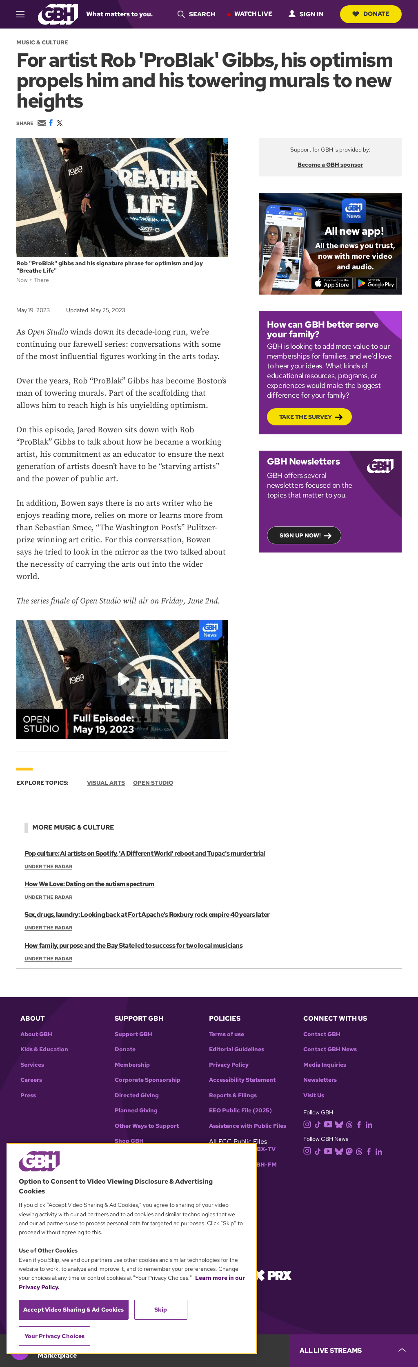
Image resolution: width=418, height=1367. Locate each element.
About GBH (36, 1034)
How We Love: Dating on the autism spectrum (89, 884)
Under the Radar (48, 866)
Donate (376, 14)
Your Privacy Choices (54, 1336)
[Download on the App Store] (332, 283)
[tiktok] (317, 1124)
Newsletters (320, 1079)
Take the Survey (305, 416)
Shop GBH (129, 1141)
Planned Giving (136, 1110)
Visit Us (313, 1095)
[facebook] (359, 1124)
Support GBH (133, 1034)
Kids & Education (44, 1049)
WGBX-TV (261, 1149)
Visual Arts (106, 782)
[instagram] (307, 1124)
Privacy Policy (229, 1064)
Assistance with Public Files (247, 1126)
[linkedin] (369, 1124)
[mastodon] (349, 1151)
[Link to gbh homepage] (58, 13)
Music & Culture (42, 42)
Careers (31, 1079)
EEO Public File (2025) (240, 1110)
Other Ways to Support (147, 1126)
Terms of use (226, 1034)
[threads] (349, 1124)
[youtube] (328, 1123)
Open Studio (153, 782)
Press (28, 1095)
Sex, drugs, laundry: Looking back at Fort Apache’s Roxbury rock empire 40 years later (146, 914)
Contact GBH (321, 1034)
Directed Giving (137, 1095)
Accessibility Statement (242, 1079)
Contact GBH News (330, 1049)
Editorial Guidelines (236, 1049)
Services (32, 1064)
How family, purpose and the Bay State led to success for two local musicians (133, 945)
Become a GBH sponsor (330, 164)
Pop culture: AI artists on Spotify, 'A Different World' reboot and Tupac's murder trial (144, 853)
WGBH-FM (261, 1164)
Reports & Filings (233, 1095)
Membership (132, 1064)
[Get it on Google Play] (376, 283)
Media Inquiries (324, 1064)
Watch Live (253, 14)
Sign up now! (300, 535)
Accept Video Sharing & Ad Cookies (73, 1309)
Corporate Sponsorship (147, 1079)
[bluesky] (339, 1124)
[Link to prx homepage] (272, 1274)
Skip (160, 1309)
